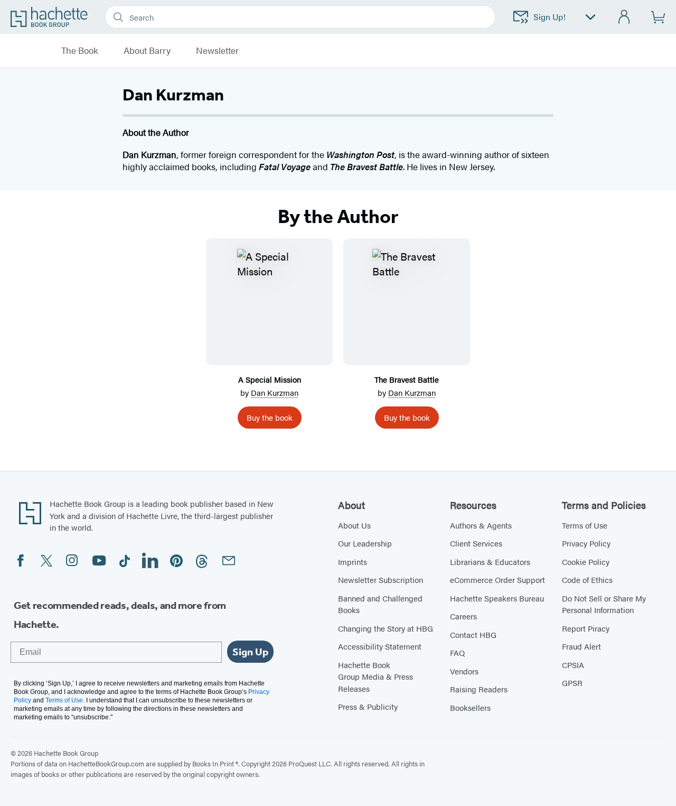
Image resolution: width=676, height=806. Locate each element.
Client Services (476, 543)
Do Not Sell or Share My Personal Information (604, 604)
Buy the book (270, 417)
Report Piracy (585, 628)
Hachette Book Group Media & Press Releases (375, 676)
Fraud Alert (581, 646)
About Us (354, 525)
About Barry (147, 51)
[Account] (624, 17)
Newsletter (217, 51)
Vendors (464, 671)
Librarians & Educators (490, 561)
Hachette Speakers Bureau (497, 598)
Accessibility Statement (379, 646)
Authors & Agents (481, 525)
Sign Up (250, 651)
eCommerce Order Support (497, 579)
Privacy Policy (586, 543)
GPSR (572, 682)
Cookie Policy (585, 561)
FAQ (457, 652)
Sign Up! (549, 17)
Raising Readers (479, 688)
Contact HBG (473, 634)
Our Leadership (365, 543)
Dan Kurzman (274, 392)
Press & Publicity (368, 706)
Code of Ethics (587, 579)
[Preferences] (590, 17)
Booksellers (470, 707)
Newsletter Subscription (380, 579)
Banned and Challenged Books (380, 604)
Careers (463, 616)
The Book (79, 51)
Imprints (352, 561)
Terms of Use (584, 525)
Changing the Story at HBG (385, 628)
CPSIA (573, 664)
